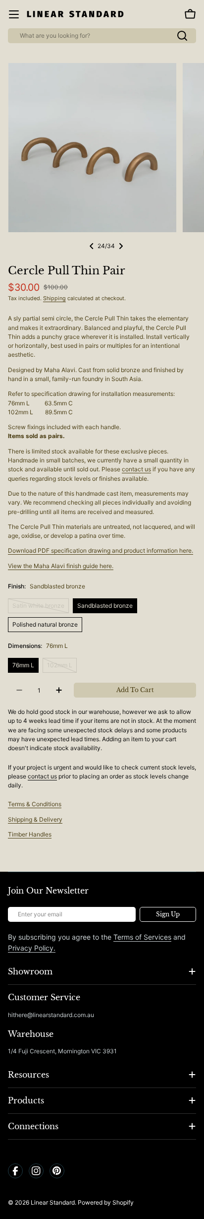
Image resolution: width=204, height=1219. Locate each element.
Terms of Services (142, 937)
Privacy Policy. (31, 948)
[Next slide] (121, 246)
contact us (136, 469)
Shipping (54, 298)
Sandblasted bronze (105, 605)
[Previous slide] (92, 246)
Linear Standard (53, 1202)
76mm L (23, 665)
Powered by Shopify (106, 1202)
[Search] (182, 36)
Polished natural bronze (45, 624)
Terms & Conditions (34, 804)
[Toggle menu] (14, 14)
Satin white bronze (40, 607)
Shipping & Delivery (35, 819)
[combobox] (102, 35)
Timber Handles (29, 834)
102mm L (62, 667)
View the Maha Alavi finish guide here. (60, 566)
